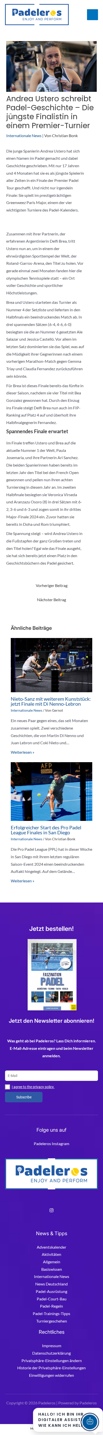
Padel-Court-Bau (51, 1298)
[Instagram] (51, 1210)
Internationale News (24, 135)
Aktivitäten (51, 1254)
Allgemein (51, 1261)
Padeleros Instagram (51, 1143)
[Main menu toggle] (92, 14)
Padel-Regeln (51, 1306)
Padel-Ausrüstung (51, 1291)
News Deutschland (51, 1283)
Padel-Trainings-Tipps (51, 1313)
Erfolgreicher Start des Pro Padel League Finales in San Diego (46, 829)
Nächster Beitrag (51, 599)
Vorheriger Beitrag (52, 585)
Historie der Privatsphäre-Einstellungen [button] (51, 1367)
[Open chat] (90, 1422)
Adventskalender (51, 1247)
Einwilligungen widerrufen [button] (51, 1375)
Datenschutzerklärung (51, 1353)
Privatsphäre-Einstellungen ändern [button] (52, 1360)
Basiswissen (51, 1269)
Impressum (51, 1345)
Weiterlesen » (22, 752)
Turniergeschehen (51, 1321)
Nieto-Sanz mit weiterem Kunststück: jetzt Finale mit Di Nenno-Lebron (51, 701)
